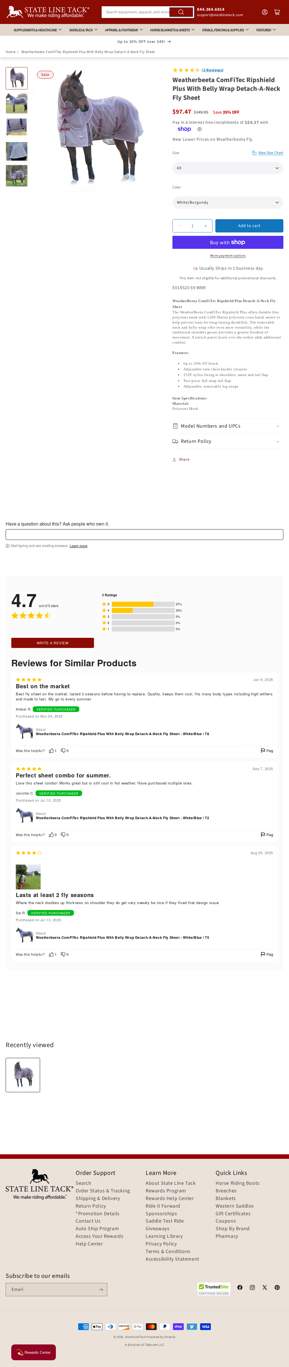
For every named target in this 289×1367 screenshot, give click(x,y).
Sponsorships (161, 1213)
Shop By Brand (233, 1228)
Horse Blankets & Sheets (170, 30)
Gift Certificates (233, 1213)
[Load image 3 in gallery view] (17, 127)
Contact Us (88, 1221)
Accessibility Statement (172, 1259)
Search (83, 1183)
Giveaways (157, 1228)
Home (10, 51)
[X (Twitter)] (265, 1288)
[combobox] (148, 12)
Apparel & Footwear (121, 30)
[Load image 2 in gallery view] (17, 103)
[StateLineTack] (48, 12)
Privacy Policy (161, 1244)
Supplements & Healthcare (35, 30)
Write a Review (53, 642)
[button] (227, 426)
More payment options (228, 255)
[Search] (181, 12)
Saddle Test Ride (165, 1221)
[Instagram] (252, 1288)
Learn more (78, 546)
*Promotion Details (98, 1213)
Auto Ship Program (97, 1228)
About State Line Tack (171, 1183)
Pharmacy (227, 1236)
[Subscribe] (101, 1289)
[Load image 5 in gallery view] (17, 176)
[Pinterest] (277, 1288)
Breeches (226, 1191)
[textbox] (144, 534)
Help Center (89, 1244)
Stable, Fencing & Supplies (223, 30)
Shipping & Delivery (98, 1198)
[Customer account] (265, 12)
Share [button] (184, 459)
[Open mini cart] (277, 12)
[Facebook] (240, 1288)
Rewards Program (166, 1191)
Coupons (226, 1221)
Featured (263, 30)
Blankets (226, 1198)
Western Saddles (235, 1206)
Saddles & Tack (81, 30)
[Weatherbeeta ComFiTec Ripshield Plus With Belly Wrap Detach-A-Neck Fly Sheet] (23, 1075)
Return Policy (91, 1206)
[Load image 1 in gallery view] (17, 78)
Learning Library (164, 1236)
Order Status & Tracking (103, 1191)
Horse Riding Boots (238, 1183)
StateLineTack (135, 1337)
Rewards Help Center (170, 1198)
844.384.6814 (210, 9)
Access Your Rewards (99, 1236)
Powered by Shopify (161, 1337)
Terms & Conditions (168, 1251)
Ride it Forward (163, 1206)
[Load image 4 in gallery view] (17, 151)
